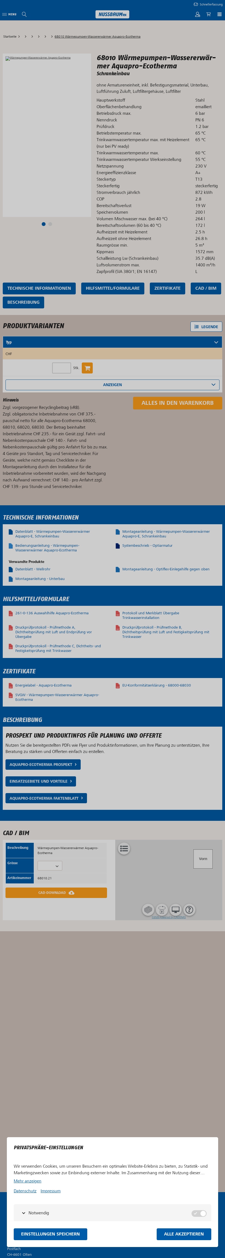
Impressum (51, 1191)
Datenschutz (25, 1191)
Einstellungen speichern (50, 1234)
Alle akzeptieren (184, 1234)
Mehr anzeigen (27, 1181)
